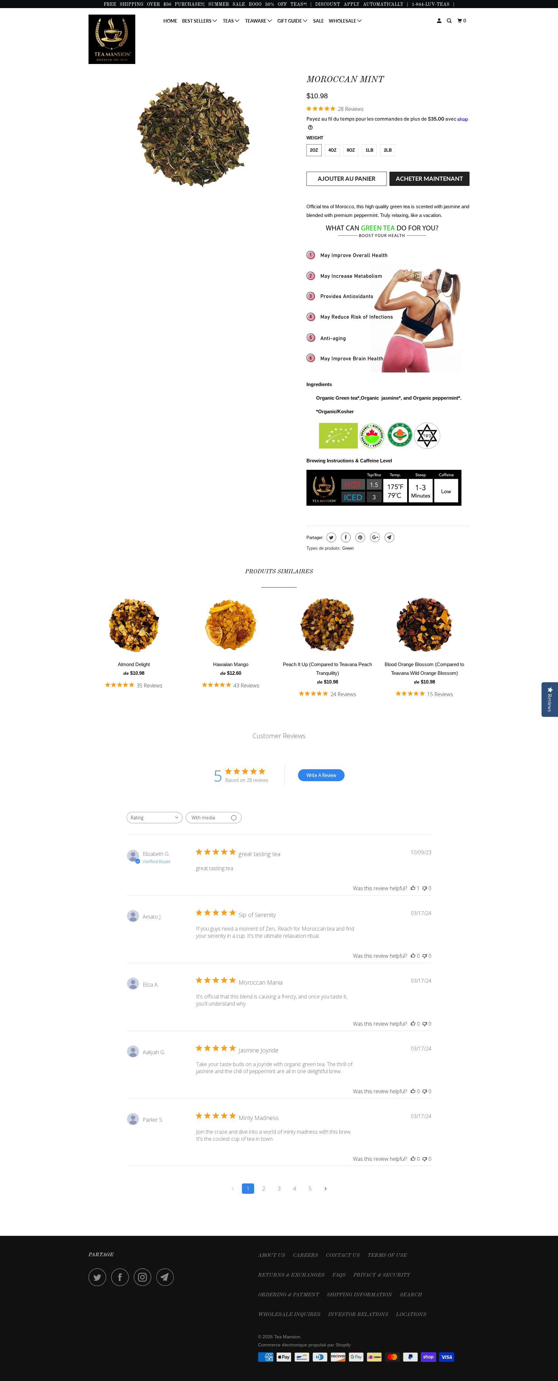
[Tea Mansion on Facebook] (121, 1277)
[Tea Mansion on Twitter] (99, 1277)
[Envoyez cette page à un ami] (388, 537)
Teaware (256, 21)
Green (348, 548)
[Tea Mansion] (121, 39)
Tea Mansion (287, 1336)
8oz (351, 150)
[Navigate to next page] (325, 1188)
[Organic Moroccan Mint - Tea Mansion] (194, 133)
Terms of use (387, 1255)
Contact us (343, 1255)
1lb (369, 150)
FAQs (339, 1275)
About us (271, 1255)
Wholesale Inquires (289, 1314)
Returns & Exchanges (291, 1275)
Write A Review (321, 775)
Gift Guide (290, 21)
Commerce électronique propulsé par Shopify (304, 1344)
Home (170, 21)
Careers (305, 1255)
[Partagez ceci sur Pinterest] (359, 537)
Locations (411, 1314)
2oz (314, 150)
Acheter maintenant (429, 178)
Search (411, 1295)
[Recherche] (450, 21)
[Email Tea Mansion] (167, 1277)
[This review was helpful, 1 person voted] (413, 888)
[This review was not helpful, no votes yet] (424, 888)
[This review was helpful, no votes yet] (413, 955)
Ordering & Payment (288, 1295)
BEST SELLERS (197, 21)
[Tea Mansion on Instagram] (144, 1277)
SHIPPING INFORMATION (359, 1295)
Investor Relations (358, 1314)
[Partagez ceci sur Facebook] (345, 537)
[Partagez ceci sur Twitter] (330, 537)
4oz (332, 150)
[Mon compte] (440, 21)
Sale (318, 21)
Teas (229, 21)
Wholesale (343, 21)
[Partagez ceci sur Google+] (374, 537)
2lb (388, 150)
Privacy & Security (381, 1275)
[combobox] (154, 817)
